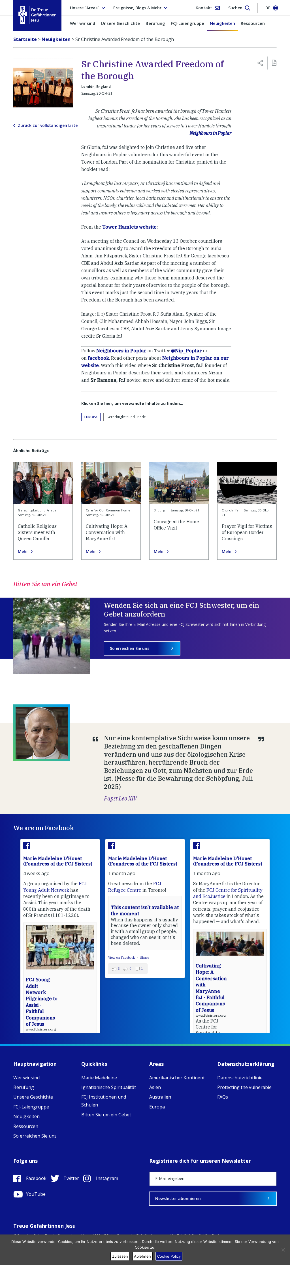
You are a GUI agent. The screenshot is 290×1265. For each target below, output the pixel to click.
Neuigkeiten (222, 23)
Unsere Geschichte (120, 23)
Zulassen (120, 1256)
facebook (98, 358)
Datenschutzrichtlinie (240, 1078)
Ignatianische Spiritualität (108, 1087)
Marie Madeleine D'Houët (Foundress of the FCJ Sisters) (57, 861)
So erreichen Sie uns (129, 648)
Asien (155, 1087)
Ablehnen (142, 1256)
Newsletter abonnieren (178, 1198)
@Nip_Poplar (186, 350)
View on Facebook (122, 958)
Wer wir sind (82, 23)
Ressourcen (253, 23)
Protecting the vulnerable (244, 1087)
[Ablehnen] (283, 1250)
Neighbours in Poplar (210, 133)
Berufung (155, 23)
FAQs (222, 1097)
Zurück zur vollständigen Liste (48, 125)
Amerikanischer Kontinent (177, 1078)
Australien (160, 1097)
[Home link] (37, 15)
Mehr (23, 552)
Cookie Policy (169, 1256)
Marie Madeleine (99, 1078)
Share (144, 958)
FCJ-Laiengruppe (187, 23)
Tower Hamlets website (129, 227)
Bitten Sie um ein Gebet (106, 1115)
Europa (90, 417)
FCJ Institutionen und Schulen (103, 1101)
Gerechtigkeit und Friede (126, 417)
